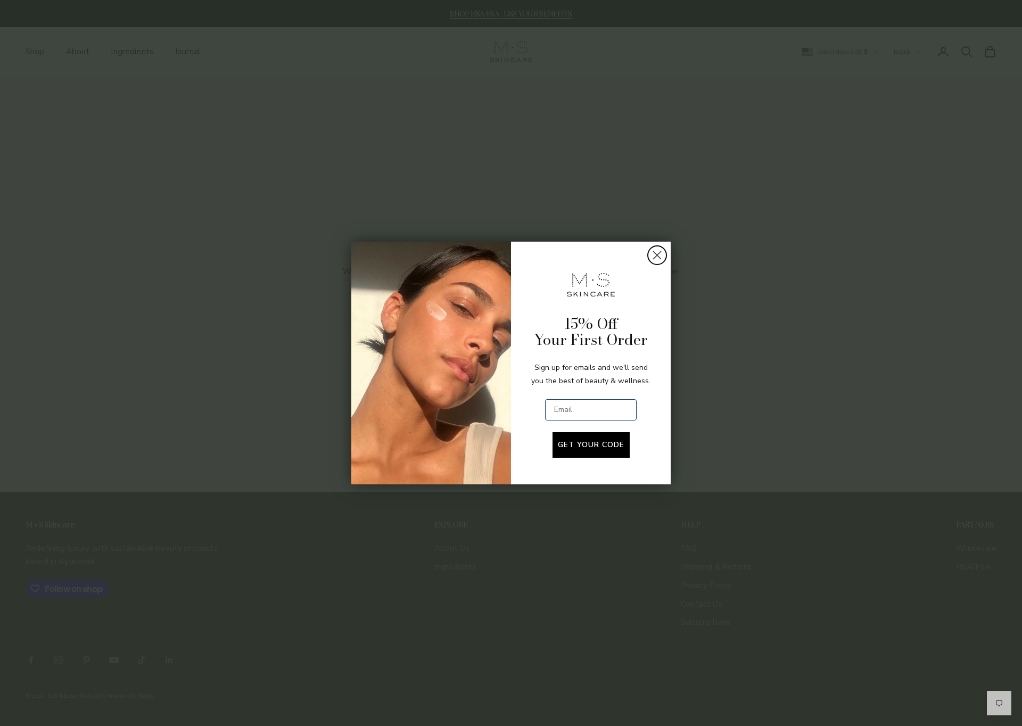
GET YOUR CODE (591, 445)
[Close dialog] (657, 255)
